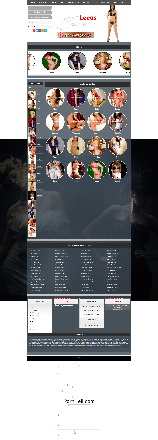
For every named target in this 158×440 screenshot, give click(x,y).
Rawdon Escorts (111, 251)
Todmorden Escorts (113, 276)
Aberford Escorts (35, 251)
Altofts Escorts (34, 253)
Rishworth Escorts (112, 253)
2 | (79, 379)
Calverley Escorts (35, 273)
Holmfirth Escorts (60, 282)
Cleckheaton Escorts (36, 287)
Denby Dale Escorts (35, 290)
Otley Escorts (85, 287)
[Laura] (118, 72)
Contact (123, 2)
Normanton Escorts (87, 279)
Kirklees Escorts (86, 259)
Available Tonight (58, 2)
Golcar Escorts (59, 262)
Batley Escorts (34, 259)
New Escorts (43, 2)
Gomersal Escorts (60, 265)
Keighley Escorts (86, 256)
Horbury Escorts (60, 284)
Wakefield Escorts (112, 279)
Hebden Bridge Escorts (62, 276)
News (114, 2)
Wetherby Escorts (112, 284)
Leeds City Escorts (86, 265)
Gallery (86, 2)
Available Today (73, 2)
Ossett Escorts (85, 284)
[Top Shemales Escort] (79, 433)
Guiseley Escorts (60, 267)
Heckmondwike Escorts (62, 279)
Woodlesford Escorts (113, 287)
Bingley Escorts (34, 262)
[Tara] (40, 72)
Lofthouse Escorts (86, 270)
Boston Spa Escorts (36, 265)
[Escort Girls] (79, 363)
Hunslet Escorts (86, 251)
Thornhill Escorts (112, 270)
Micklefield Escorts (86, 273)
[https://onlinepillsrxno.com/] (79, 385)
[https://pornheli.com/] (79, 395)
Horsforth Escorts (60, 287)
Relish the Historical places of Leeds (37, 17)
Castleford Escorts (35, 276)
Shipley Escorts (111, 262)
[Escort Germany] (79, 407)
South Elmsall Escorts (113, 265)
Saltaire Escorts (111, 259)
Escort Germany (79, 411)
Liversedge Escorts (86, 267)
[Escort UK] (78, 377)
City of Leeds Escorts (36, 282)
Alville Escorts (34, 256)
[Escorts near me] (79, 397)
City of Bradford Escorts (37, 279)
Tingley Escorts (111, 273)
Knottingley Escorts (87, 262)
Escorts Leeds (59, 259)
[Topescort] (79, 429)
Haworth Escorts (60, 273)
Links (83, 358)
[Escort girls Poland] (79, 371)
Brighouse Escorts (35, 270)
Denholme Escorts (60, 251)
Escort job (105, 2)
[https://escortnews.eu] (79, 387)
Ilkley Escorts (85, 253)
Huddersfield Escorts (61, 290)
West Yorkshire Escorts (114, 282)
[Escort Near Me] (79, 431)
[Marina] (66, 72)
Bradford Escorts (35, 267)
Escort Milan (79, 421)
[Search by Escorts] (40, 27)
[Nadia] (92, 72)
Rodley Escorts (111, 256)
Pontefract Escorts (87, 290)
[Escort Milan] (79, 419)
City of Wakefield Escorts (37, 284)
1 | (77, 379)
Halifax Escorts (59, 270)
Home (33, 2)
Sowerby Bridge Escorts (114, 267)
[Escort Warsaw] (79, 439)
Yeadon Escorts (111, 290)
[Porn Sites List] (79, 403)
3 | (80, 379)
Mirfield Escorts (85, 276)
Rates (95, 2)
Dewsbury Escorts (60, 253)
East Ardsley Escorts (61, 256)
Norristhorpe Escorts (87, 282)
